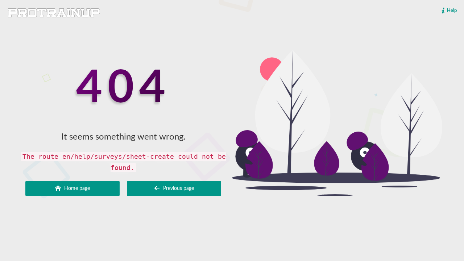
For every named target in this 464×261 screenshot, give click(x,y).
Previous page (178, 188)
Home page (76, 188)
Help (451, 10)
